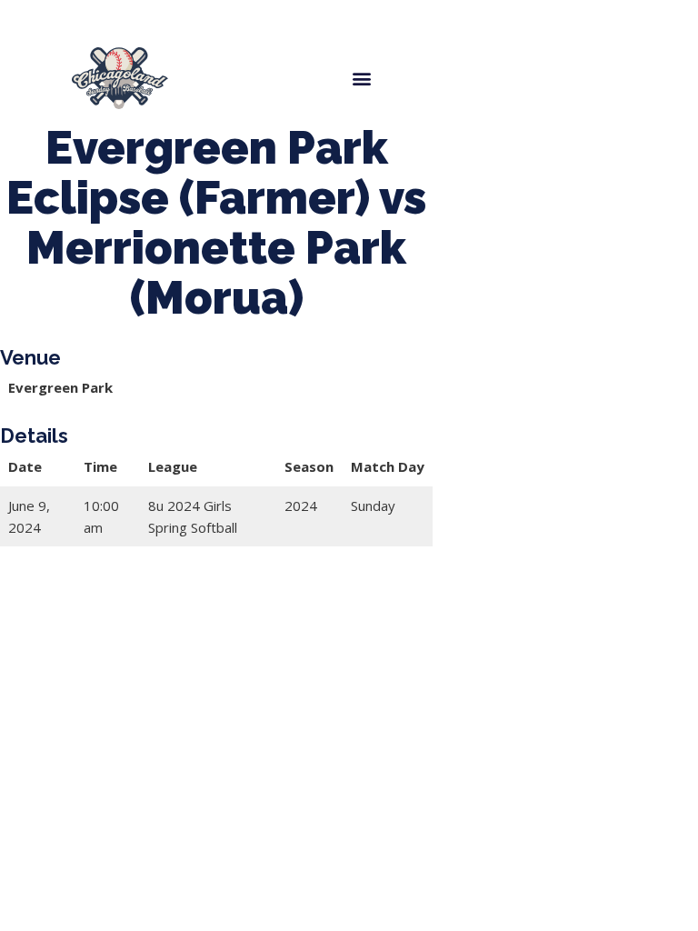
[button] (361, 78)
